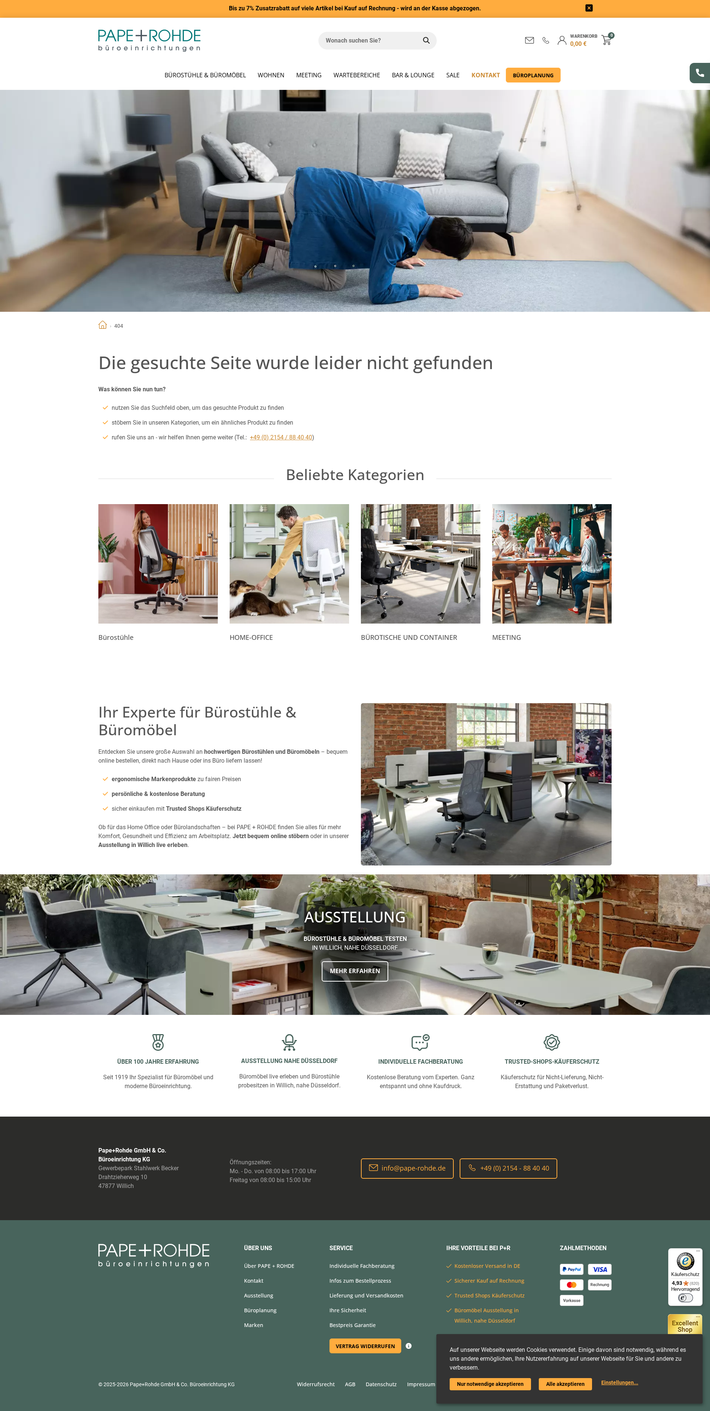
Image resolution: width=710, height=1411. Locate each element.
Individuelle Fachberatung (362, 1265)
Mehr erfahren (355, 971)
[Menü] (698, 1252)
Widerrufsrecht (316, 1384)
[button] (546, 40)
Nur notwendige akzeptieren (490, 1384)
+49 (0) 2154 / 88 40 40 (281, 437)
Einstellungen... (619, 1382)
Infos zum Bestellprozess (360, 1280)
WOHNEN (271, 75)
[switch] (685, 1297)
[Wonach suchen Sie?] (426, 41)
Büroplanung (533, 75)
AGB (350, 1384)
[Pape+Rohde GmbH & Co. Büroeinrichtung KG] (149, 41)
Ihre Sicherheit (347, 1310)
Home (102, 326)
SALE (453, 75)
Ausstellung (258, 1295)
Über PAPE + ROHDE (269, 1265)
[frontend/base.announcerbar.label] (589, 9)
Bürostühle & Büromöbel (205, 75)
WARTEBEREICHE (357, 75)
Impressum (421, 1384)
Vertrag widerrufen (365, 1346)
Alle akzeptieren (565, 1384)
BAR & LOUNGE (413, 75)
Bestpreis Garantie (352, 1325)
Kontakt (485, 75)
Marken (253, 1325)
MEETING (309, 75)
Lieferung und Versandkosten (366, 1295)
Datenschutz (381, 1384)
